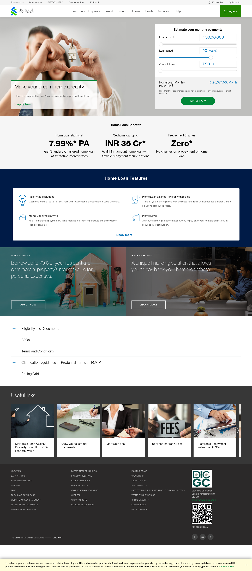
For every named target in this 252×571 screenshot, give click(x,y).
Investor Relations (81, 476)
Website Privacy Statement (26, 500)
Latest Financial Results (24, 505)
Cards (149, 11)
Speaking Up (137, 476)
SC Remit (95, 2)
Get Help (16, 485)
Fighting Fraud (139, 471)
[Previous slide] (16, 430)
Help (178, 11)
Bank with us (18, 476)
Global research (80, 481)
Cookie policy (139, 505)
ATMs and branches (21, 481)
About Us (16, 471)
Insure (123, 11)
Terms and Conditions (37, 351)
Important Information (23, 509)
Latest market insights (84, 471)
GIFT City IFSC (55, 2)
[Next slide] (236, 430)
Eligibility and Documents (40, 328)
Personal (16, 2)
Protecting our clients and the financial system (158, 490)
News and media (79, 485)
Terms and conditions (143, 495)
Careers (75, 495)
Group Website (79, 500)
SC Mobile (217, 2)
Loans (136, 11)
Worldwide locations (83, 505)
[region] (126, 565)
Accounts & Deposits (86, 11)
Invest (109, 11)
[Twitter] (210, 537)
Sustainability (139, 485)
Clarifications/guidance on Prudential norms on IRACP (61, 362)
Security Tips (138, 481)
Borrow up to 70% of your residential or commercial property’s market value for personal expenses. (52, 269)
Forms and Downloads (23, 495)
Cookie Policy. (226, 567)
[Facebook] (195, 537)
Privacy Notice (139, 509)
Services (163, 11)
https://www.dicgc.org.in (204, 500)
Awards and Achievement (84, 490)
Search (235, 2)
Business (34, 2)
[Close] (246, 565)
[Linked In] (203, 537)
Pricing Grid (30, 374)
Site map (57, 538)
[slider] (161, 44)
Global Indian (76, 2)
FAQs (25, 340)
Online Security (140, 500)
